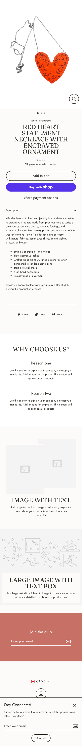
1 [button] (38, 113)
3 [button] (45, 113)
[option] (41, 54)
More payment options (41, 197)
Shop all (41, 738)
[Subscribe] (67, 641)
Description (12, 210)
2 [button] (42, 113)
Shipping (29, 164)
